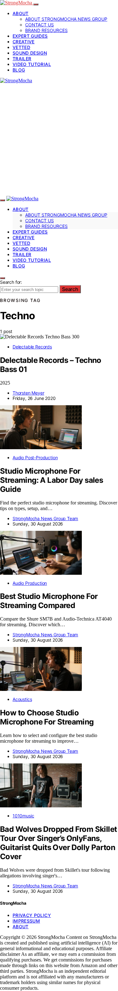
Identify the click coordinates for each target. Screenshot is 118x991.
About (21, 13)
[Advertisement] (59, 140)
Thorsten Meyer (28, 393)
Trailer (22, 58)
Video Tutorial (32, 64)
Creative (24, 41)
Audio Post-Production (35, 457)
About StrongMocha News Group (66, 19)
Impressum (26, 921)
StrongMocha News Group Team (45, 518)
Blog (19, 70)
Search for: (11, 282)
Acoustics (22, 699)
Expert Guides (30, 36)
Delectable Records (32, 346)
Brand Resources (46, 30)
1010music (23, 815)
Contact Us (39, 24)
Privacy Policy (32, 915)
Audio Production (30, 583)
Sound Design (30, 53)
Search (70, 289)
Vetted (21, 47)
